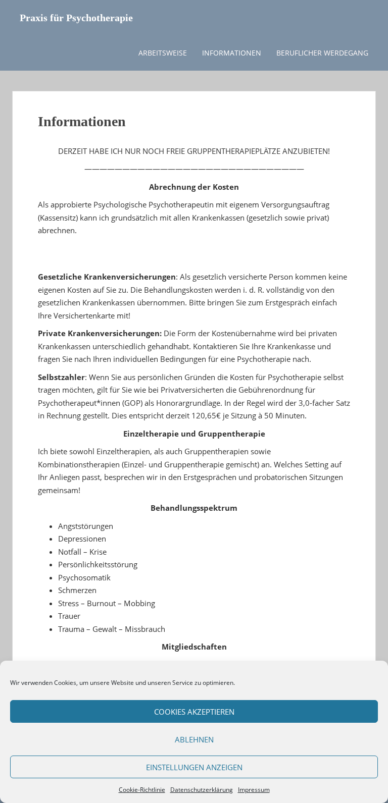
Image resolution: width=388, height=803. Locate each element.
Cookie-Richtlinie (142, 789)
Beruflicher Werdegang (322, 53)
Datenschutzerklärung (201, 789)
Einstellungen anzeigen (194, 767)
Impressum (254, 789)
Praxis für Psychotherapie (76, 17)
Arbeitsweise (162, 53)
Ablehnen (194, 739)
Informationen (231, 53)
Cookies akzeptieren (194, 712)
